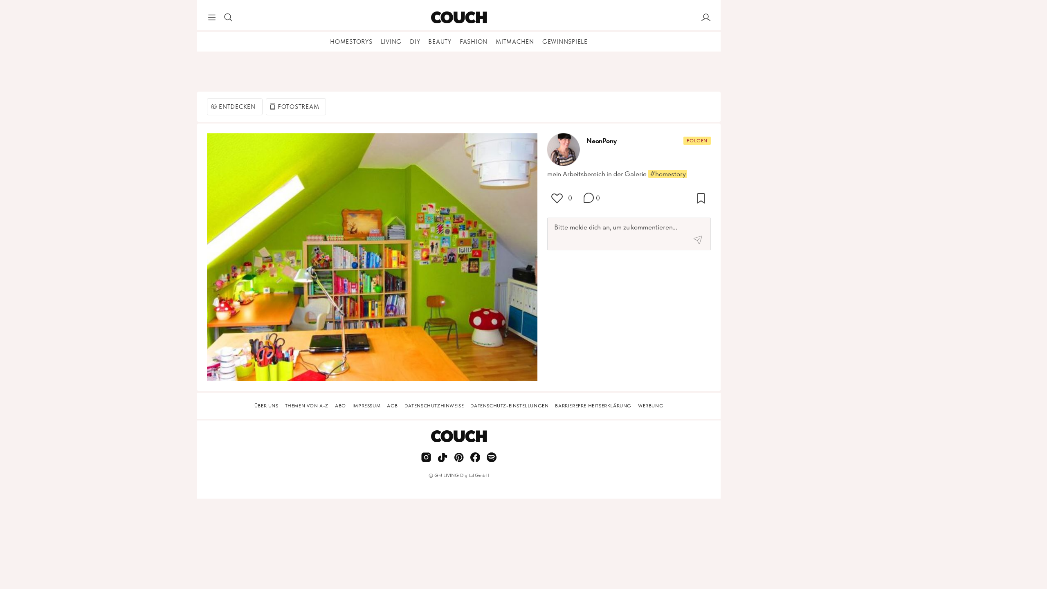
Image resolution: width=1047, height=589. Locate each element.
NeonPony (601, 141)
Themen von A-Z (306, 406)
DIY (415, 41)
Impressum (366, 406)
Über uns (266, 406)
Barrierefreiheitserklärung (593, 406)
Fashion (474, 41)
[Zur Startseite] (458, 17)
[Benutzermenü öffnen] (706, 17)
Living (391, 41)
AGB (392, 406)
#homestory (667, 174)
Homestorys (351, 41)
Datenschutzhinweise (434, 406)
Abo (340, 406)
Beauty (440, 41)
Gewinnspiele (565, 41)
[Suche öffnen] (228, 17)
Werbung (650, 406)
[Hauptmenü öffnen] (212, 17)
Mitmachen (515, 41)
